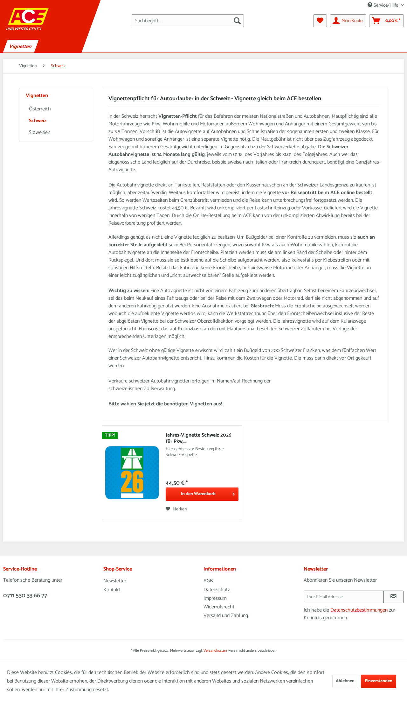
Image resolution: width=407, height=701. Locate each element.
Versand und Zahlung (226, 615)
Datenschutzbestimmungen (359, 610)
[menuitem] (188, 20)
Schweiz (37, 120)
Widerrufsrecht (219, 607)
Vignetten (37, 95)
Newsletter (114, 581)
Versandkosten (215, 651)
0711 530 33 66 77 (25, 595)
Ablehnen (345, 681)
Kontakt (111, 589)
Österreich (40, 109)
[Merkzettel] (320, 20)
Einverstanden (378, 681)
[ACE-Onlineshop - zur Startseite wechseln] (27, 19)
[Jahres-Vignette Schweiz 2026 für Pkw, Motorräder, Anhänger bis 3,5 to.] (132, 472)
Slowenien (39, 132)
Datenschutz (217, 589)
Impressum (215, 598)
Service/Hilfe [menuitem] (385, 5)
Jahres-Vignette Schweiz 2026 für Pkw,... (198, 438)
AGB (208, 581)
